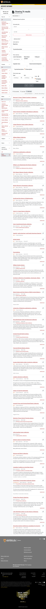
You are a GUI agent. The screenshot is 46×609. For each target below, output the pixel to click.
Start (14, 75)
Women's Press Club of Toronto (6, 114)
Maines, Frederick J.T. (6, 130)
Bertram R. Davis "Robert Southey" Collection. (25, 97)
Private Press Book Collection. (21, 497)
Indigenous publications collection (22, 152)
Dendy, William (6, 120)
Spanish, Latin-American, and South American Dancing (27, 233)
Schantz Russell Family (6, 111)
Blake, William (6, 88)
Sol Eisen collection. (6, 51)
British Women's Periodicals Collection (23, 185)
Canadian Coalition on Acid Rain (6, 77)
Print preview (16, 91)
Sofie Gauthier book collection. (21, 432)
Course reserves (27, 549)
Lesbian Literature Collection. (20, 377)
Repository (15, 44)
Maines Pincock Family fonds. (6, 43)
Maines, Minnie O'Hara (6, 126)
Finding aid (37, 56)
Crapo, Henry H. (6, 118)
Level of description (4, 148)
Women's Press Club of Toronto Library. (23, 418)
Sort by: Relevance (29, 93)
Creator (3, 64)
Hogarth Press (6, 90)
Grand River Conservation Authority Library (24, 480)
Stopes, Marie (6, 73)
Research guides (27, 547)
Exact (37, 81)
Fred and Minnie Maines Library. (21, 348)
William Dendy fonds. (6, 47)
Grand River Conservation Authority (6, 82)
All (2, 19)
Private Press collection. (21, 500)
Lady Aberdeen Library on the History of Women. (25, 511)
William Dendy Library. (19, 265)
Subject (3, 138)
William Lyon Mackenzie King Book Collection (24, 165)
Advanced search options (19, 19)
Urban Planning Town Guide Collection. (23, 124)
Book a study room (5, 556)
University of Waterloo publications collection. (25, 308)
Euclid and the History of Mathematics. (23, 198)
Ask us (25, 560)
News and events (4, 560)
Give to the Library (28, 558)
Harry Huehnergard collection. (22, 227)
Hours (2, 558)
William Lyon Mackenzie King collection (24, 168)
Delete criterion (29, 34)
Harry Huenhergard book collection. (22, 224)
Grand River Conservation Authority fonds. (6, 59)
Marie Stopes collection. (6, 36)
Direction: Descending (39, 93)
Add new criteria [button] (17, 38)
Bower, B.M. (6, 86)
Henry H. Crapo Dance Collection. (21, 211)
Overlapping (38, 79)
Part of (3, 16)
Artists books (16, 239)
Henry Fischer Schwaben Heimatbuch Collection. (25, 111)
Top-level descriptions (19, 69)
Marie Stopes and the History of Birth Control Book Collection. (27, 292)
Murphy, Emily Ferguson (6, 134)
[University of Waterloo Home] (5, 2)
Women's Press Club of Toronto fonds (6, 28)
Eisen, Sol (6, 102)
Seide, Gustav (6, 93)
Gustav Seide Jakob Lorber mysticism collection (25, 362)
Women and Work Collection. (20, 453)
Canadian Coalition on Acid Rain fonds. (24, 470)
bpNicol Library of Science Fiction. (22, 439)
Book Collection (6, 155)
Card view (23, 91)
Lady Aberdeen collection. (6, 32)
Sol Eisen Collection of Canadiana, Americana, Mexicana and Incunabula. (27, 278)
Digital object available (27, 57)
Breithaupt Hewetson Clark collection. (6, 23)
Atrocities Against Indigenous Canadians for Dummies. (27, 526)
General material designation (35, 63)
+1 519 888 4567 (5, 576)
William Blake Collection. (19, 137)
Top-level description (17, 49)
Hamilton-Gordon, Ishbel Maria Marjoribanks (6, 106)
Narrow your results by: (6, 12)
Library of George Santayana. (20, 390)
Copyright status (16, 63)
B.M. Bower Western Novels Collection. (23, 172)
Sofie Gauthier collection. (21, 435)
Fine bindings (16, 252)
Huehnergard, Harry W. (6, 70)
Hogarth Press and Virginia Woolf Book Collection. (26, 403)
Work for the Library (28, 556)
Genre (3, 143)
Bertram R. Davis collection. (6, 40)
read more (42, 108)
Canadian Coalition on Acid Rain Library (23, 467)
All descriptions (29, 69)
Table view (29, 91)
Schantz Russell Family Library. (21, 333)
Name (3, 96)
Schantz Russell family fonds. (6, 54)
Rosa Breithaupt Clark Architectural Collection (25, 319)
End (25, 75)
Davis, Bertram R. (6, 123)
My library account (28, 552)
